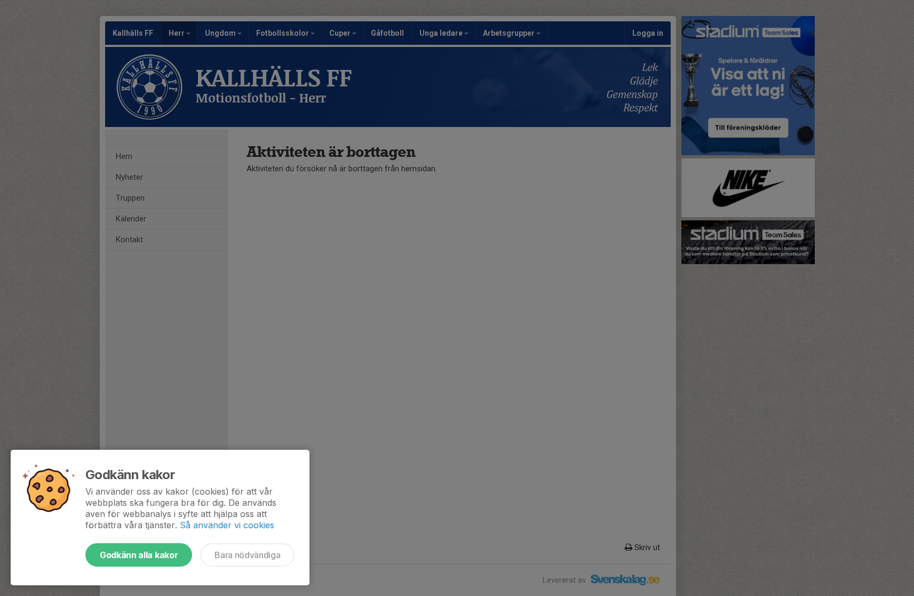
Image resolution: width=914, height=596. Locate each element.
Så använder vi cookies (227, 525)
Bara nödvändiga (247, 555)
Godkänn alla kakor (139, 555)
